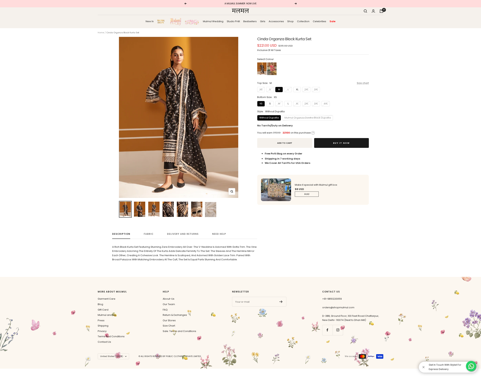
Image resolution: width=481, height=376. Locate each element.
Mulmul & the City (175, 21)
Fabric (149, 234)
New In (150, 21)
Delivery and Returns (183, 234)
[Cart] (381, 11)
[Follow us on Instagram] (338, 330)
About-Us (168, 299)
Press (101, 320)
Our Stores (169, 320)
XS (260, 89)
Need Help (219, 234)
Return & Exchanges (175, 315)
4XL (326, 103)
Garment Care (106, 299)
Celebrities (319, 21)
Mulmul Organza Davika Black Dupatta (307, 117)
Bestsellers (250, 21)
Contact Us (104, 342)
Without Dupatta (269, 117)
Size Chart (169, 325)
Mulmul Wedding (213, 21)
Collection (303, 21)
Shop (290, 21)
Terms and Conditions (111, 336)
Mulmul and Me (107, 315)
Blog (100, 304)
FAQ (165, 309)
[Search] (365, 11)
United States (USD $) (111, 356)
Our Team (169, 304)
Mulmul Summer (192, 21)
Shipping (103, 325)
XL (297, 89)
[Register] (281, 301)
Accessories (276, 21)
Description (121, 234)
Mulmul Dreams (161, 21)
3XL (316, 89)
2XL (306, 89)
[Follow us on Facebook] (327, 330)
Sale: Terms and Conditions (179, 331)
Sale (332, 21)
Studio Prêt (233, 21)
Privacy (102, 331)
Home (101, 32)
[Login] (373, 11)
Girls (262, 21)
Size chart (363, 83)
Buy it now (341, 142)
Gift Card (103, 309)
